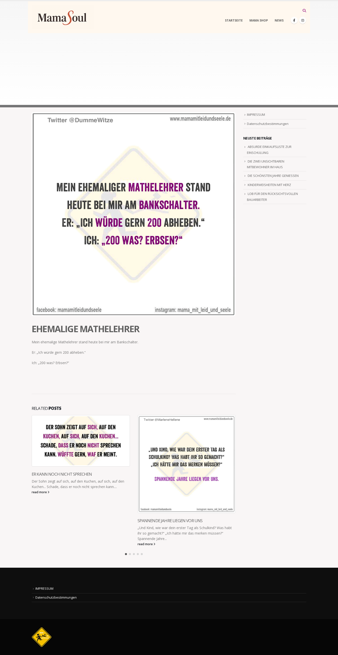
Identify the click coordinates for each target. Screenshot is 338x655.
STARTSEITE (234, 20)
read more (40, 492)
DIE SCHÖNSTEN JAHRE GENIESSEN (273, 175)
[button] (304, 10)
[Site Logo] (63, 17)
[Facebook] (294, 20)
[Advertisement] (169, 70)
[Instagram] (302, 20)
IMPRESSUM (256, 114)
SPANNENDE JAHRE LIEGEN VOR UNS (170, 520)
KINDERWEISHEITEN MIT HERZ (269, 185)
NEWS (279, 20)
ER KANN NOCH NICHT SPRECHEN (62, 474)
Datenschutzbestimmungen (268, 123)
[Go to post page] (81, 441)
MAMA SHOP (258, 20)
